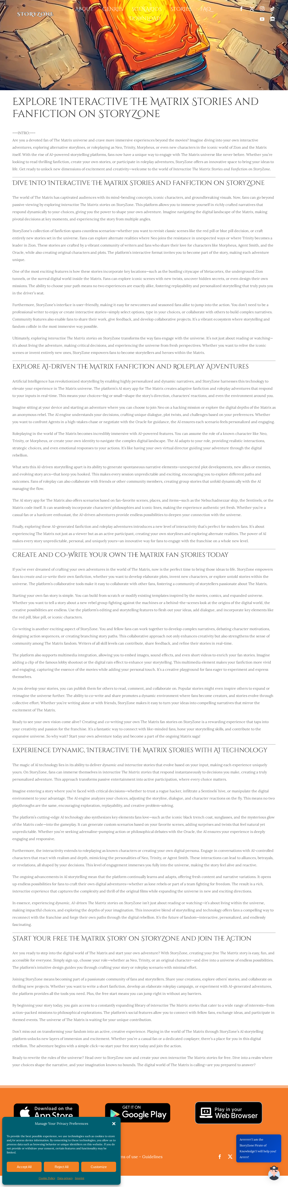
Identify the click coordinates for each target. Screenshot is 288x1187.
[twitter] (252, 9)
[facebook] (241, 9)
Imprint (79, 1178)
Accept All (24, 1167)
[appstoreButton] (46, 1104)
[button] (114, 1123)
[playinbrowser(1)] (228, 1103)
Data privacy (65, 1178)
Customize (99, 1167)
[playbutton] (137, 1104)
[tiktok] (272, 9)
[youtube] (262, 19)
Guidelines (152, 1156)
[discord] (272, 19)
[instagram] (262, 9)
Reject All (61, 1167)
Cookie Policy (47, 1178)
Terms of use (125, 1156)
